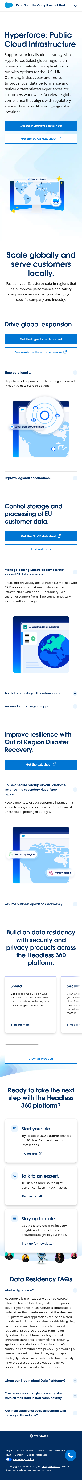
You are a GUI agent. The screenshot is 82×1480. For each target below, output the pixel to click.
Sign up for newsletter (38, 1244)
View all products (40, 1059)
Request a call (32, 1196)
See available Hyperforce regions (38, 352)
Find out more (41, 549)
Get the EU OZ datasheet (38, 139)
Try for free (30, 1154)
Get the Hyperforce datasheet (41, 126)
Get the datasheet (38, 764)
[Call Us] (70, 1455)
